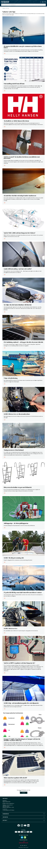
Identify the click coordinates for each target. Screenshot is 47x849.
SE (20, 845)
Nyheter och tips (6, 8)
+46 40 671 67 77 (10, 805)
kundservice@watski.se (10, 803)
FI (26, 845)
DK (24, 845)
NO (22, 845)
